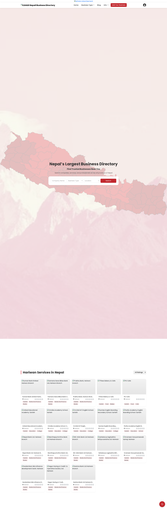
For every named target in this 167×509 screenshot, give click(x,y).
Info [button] (105, 5)
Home (76, 5)
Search (108, 181)
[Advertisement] (83, 352)
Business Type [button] (87, 5)
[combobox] (75, 181)
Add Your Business (118, 5)
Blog (99, 5)
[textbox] (75, 180)
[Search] (162, 504)
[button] (144, 5)
